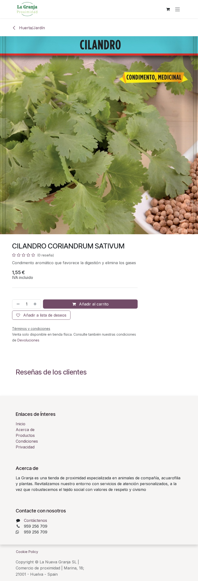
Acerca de (25, 429)
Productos (25, 435)
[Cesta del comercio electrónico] (168, 9)
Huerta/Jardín (31, 27)
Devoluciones (28, 340)
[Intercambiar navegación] (177, 9)
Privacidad (25, 447)
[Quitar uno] (17, 304)
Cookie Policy (27, 552)
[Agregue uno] (36, 304)
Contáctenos (35, 520)
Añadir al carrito (93, 304)
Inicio (20, 423)
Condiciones (27, 441)
